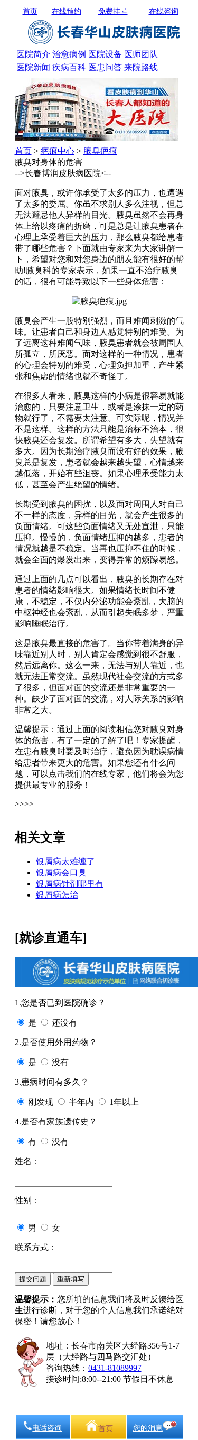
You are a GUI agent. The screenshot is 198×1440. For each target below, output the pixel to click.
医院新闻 (33, 67)
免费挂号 (113, 11)
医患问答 (105, 67)
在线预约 (66, 11)
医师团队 (141, 54)
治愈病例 (69, 54)
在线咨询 (163, 11)
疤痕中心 (57, 150)
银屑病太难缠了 (65, 861)
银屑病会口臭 (61, 872)
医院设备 (105, 54)
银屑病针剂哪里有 (69, 883)
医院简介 (33, 54)
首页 (30, 11)
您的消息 (148, 1428)
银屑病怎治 (57, 894)
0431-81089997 (115, 1367)
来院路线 (141, 67)
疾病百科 (69, 67)
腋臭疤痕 (100, 150)
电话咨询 (47, 1428)
